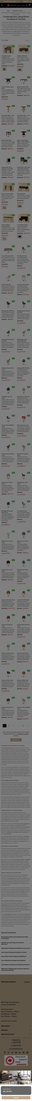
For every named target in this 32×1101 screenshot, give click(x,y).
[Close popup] (29, 1088)
